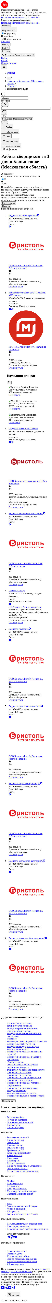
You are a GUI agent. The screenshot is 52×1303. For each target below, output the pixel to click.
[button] (4, 58)
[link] (6, 51)
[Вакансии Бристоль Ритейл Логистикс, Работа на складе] (29, 544)
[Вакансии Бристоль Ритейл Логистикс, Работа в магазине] (29, 246)
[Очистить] (5, 104)
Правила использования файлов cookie (20, 23)
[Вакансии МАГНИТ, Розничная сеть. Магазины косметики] (29, 328)
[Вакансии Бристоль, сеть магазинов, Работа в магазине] (29, 462)
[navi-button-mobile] (4, 67)
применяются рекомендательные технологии (25, 1270)
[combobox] (14, 97)
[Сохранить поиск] (4, 112)
